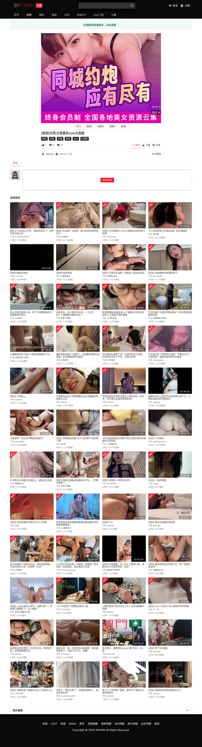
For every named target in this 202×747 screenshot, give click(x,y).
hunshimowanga (68, 570)
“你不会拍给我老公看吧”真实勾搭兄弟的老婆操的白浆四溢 (124, 439)
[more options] (187, 710)
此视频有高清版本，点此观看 (99, 25)
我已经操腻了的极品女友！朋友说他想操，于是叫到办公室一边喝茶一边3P (31, 565)
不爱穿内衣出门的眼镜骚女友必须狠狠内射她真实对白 (77, 397)
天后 (17, 525)
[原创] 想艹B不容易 (157, 648)
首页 (16, 14)
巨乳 (52, 138)
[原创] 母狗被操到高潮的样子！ (163, 272)
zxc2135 (18, 276)
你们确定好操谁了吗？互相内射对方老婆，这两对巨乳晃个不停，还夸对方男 (123, 355)
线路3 (112, 126)
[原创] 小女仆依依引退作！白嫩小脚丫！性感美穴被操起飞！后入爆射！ (31, 607)
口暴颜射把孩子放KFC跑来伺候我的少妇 (30, 354)
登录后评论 (107, 180)
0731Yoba (65, 609)
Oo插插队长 (112, 444)
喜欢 (68, 138)
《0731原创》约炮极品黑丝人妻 (72, 606)
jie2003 (110, 696)
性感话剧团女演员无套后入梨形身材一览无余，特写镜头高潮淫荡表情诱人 (123, 397)
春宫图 (156, 234)
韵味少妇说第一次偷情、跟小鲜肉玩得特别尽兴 (77, 232)
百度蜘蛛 (93, 723)
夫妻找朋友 (65, 276)
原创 (44, 138)
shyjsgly (156, 402)
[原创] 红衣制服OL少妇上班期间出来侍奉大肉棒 (123, 232)
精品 (54, 14)
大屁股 (84, 138)
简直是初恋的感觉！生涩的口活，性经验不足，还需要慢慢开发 (31, 649)
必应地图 (146, 723)
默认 (78, 126)
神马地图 (133, 723)
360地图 (119, 723)
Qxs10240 (157, 276)
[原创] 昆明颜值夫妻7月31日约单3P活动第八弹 (77, 439)
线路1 (89, 126)
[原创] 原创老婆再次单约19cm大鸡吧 (28, 522)
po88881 (64, 236)
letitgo (156, 483)
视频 (29, 14)
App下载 (99, 14)
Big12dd (156, 525)
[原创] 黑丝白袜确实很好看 (161, 522)
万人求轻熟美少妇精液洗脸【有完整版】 (168, 230)
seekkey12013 (159, 441)
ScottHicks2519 (22, 236)
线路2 (101, 126)
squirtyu (156, 693)
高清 (123, 126)
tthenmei (111, 654)
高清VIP (81, 14)
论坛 (66, 14)
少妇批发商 (111, 318)
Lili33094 (19, 693)
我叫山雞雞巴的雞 (22, 612)
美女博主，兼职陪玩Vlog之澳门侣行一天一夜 (123, 649)
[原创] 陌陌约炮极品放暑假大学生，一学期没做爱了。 (77, 481)
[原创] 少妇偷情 (156, 438)
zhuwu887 (19, 441)
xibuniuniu (111, 236)
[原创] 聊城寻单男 (19, 272)
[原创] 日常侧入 (18, 396)
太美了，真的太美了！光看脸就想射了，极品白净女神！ (77, 691)
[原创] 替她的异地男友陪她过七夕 (164, 690)
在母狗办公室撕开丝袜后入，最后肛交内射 (31, 480)
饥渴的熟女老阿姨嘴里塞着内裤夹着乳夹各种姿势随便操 (77, 523)
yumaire (18, 399)
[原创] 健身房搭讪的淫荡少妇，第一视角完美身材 (169, 565)
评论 (15, 162)
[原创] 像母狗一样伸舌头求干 (116, 480)
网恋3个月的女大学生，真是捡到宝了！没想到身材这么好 (31, 232)
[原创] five (107, 522)
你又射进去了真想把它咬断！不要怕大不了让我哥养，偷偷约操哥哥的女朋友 (169, 355)
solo (76, 138)
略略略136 (19, 483)
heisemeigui (158, 360)
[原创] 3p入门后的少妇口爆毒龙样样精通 (168, 606)
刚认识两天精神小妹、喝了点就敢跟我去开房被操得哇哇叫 (31, 313)
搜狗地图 (106, 723)
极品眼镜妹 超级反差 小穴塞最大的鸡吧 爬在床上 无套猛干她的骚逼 (123, 313)
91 (28, 5)
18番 (113, 14)
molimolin (65, 654)
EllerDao (50, 154)
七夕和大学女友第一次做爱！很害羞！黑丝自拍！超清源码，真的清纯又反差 (77, 565)
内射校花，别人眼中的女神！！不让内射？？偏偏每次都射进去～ (75, 313)
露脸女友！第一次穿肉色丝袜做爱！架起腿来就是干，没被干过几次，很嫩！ (77, 649)
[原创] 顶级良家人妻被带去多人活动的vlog (31, 690)
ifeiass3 (110, 402)
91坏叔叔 (111, 360)
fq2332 (64, 402)
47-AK (156, 609)
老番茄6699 (112, 276)
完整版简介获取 (159, 318)
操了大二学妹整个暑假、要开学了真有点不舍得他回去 (123, 691)
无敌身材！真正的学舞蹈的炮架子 (26, 438)
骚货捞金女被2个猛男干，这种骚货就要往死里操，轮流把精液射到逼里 (78, 355)
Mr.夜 (63, 444)
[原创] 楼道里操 (64, 272)
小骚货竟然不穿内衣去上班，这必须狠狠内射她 (123, 607)
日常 (60, 138)
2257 (54, 723)
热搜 (62, 723)
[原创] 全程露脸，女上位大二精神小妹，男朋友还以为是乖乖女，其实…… (123, 565)
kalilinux (110, 525)
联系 (157, 723)
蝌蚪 (41, 14)
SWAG (72, 723)
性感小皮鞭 (65, 318)
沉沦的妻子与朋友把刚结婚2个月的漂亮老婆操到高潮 (170, 313)
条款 (45, 723)
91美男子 (65, 360)
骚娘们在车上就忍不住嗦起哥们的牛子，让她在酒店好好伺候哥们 (169, 397)
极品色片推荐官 (113, 570)
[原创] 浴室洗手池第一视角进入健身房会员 (123, 272)
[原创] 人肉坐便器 (157, 480)
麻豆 (81, 723)
